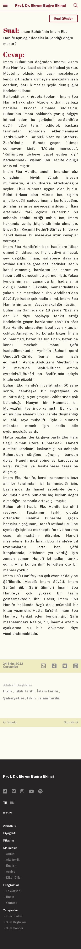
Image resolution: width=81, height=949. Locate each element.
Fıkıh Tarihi (24, 691)
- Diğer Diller (13, 877)
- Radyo (9, 896)
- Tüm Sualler (13, 916)
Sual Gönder (63, 18)
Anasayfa (9, 825)
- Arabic (9, 871)
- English (10, 865)
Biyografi (9, 833)
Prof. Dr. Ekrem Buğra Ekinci (40, 5)
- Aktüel (9, 854)
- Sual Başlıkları (15, 922)
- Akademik (12, 859)
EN (12, 802)
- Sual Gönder (13, 928)
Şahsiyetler (13, 698)
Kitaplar (8, 840)
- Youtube (10, 902)
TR (5, 802)
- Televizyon (12, 891)
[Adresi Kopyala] (43, 666)
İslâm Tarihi (47, 691)
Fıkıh (7, 691)
